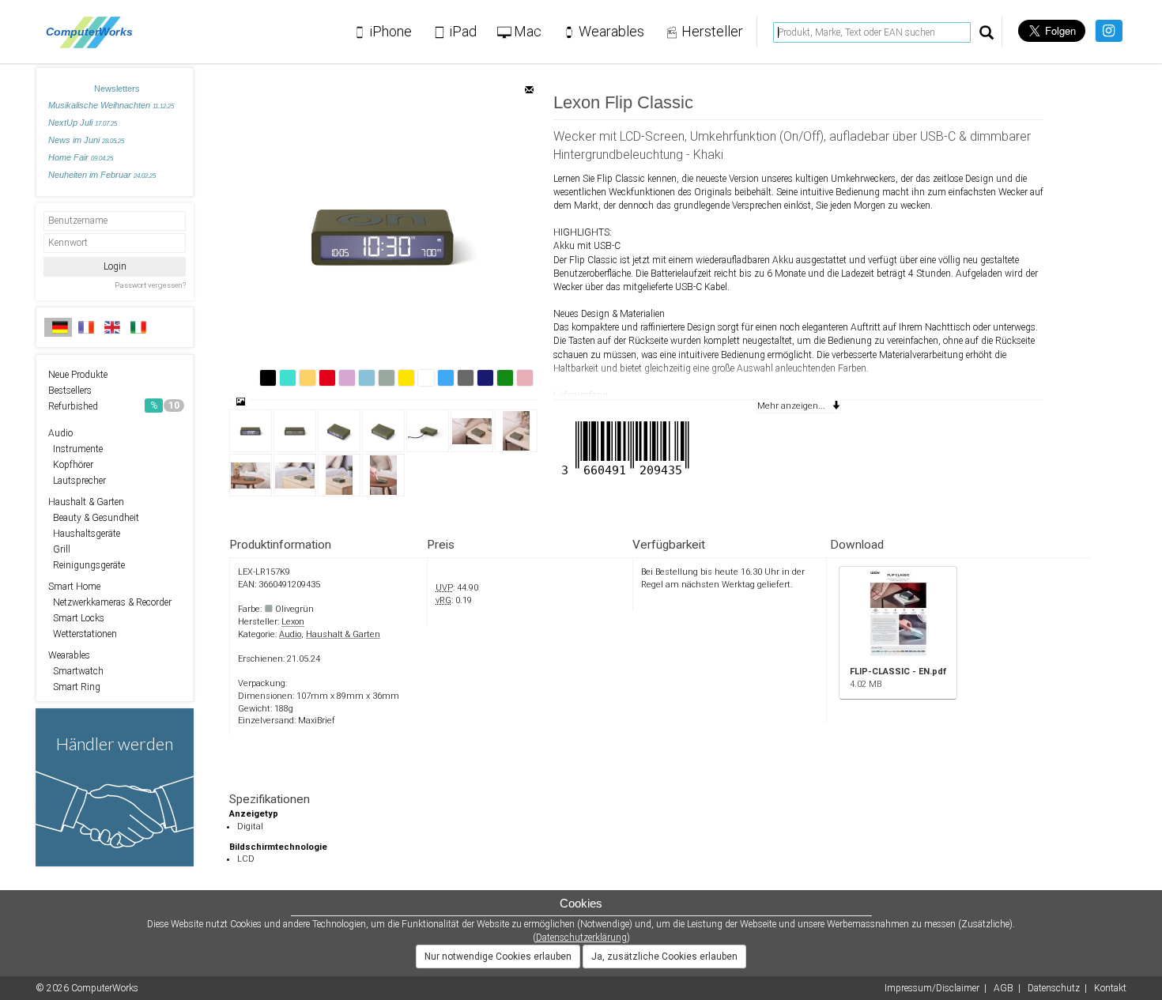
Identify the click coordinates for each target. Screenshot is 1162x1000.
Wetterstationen (82, 634)
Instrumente (75, 449)
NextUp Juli (82, 122)
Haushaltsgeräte (84, 533)
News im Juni (86, 140)
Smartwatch (76, 671)
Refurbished (113, 406)
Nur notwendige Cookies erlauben (498, 956)
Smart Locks (76, 618)
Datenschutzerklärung (581, 937)
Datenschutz (1054, 988)
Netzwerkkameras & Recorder (110, 602)
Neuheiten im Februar (102, 174)
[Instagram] (1108, 31)
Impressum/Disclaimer (932, 988)
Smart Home (74, 586)
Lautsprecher (77, 480)
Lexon (292, 622)
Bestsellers (70, 390)
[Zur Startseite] (94, 31)
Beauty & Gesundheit (93, 517)
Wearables (69, 655)
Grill (59, 549)
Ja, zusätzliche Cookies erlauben (664, 956)
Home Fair (80, 157)
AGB (1003, 988)
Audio (60, 433)
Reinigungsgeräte (86, 565)
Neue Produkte (78, 374)
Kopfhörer (70, 464)
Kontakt (1110, 988)
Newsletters (117, 88)
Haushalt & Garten (86, 502)
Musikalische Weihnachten (111, 105)
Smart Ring (74, 686)
